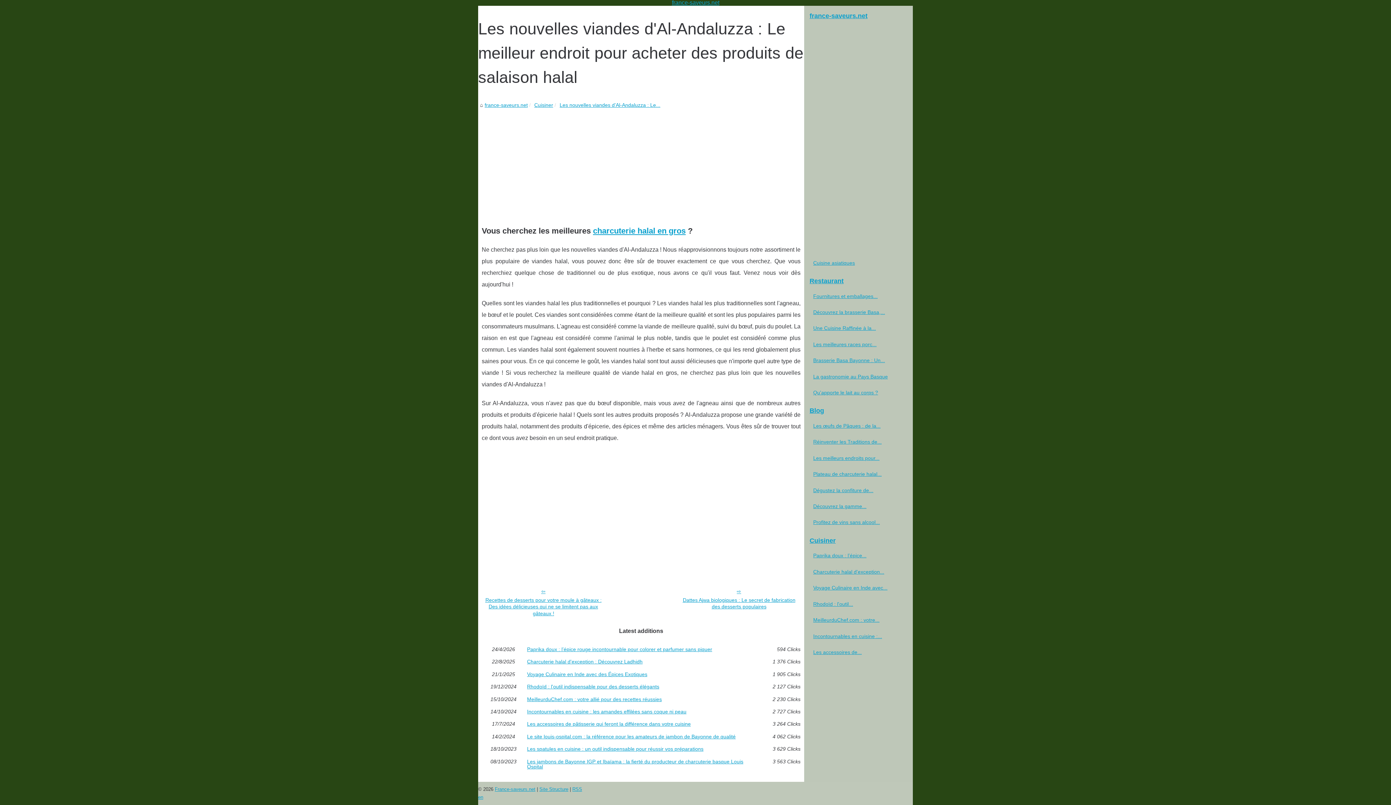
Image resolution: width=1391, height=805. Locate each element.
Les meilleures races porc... (845, 344)
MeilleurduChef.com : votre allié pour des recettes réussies (594, 699)
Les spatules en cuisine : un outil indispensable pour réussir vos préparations (615, 748)
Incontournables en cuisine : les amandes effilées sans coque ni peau (606, 711)
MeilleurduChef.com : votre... (846, 620)
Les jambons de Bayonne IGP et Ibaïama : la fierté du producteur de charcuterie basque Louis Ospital (635, 764)
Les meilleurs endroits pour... (846, 458)
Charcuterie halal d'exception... (848, 572)
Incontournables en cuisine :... (847, 636)
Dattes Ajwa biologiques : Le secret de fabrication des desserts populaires (739, 603)
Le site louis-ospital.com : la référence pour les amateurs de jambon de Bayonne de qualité (631, 736)
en (480, 797)
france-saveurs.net (506, 105)
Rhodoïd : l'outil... (833, 604)
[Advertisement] (641, 163)
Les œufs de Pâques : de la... (847, 426)
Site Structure (553, 789)
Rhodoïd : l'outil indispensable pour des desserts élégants (593, 686)
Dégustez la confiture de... (843, 490)
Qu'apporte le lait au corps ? (845, 392)
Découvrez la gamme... (839, 506)
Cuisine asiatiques (834, 263)
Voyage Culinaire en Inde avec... (850, 588)
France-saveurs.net (515, 789)
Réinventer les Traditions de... (847, 442)
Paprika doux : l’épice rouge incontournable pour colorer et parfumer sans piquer (619, 649)
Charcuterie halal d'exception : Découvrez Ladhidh (585, 661)
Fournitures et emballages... (845, 296)
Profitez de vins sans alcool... (846, 522)
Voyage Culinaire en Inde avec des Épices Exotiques (587, 674)
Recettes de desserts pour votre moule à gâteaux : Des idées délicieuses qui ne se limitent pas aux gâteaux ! (543, 606)
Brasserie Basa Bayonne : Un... (849, 360)
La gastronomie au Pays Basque (850, 377)
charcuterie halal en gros (639, 230)
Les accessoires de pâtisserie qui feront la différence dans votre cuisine (609, 723)
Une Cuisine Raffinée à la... (844, 328)
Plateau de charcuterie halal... (847, 474)
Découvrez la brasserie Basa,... (849, 312)
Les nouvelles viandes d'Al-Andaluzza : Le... (610, 105)
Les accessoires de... (837, 652)
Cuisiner (543, 105)
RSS (577, 789)
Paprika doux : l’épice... (839, 555)
